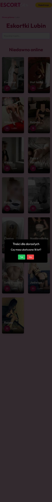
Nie (30, 257)
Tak (21, 257)
